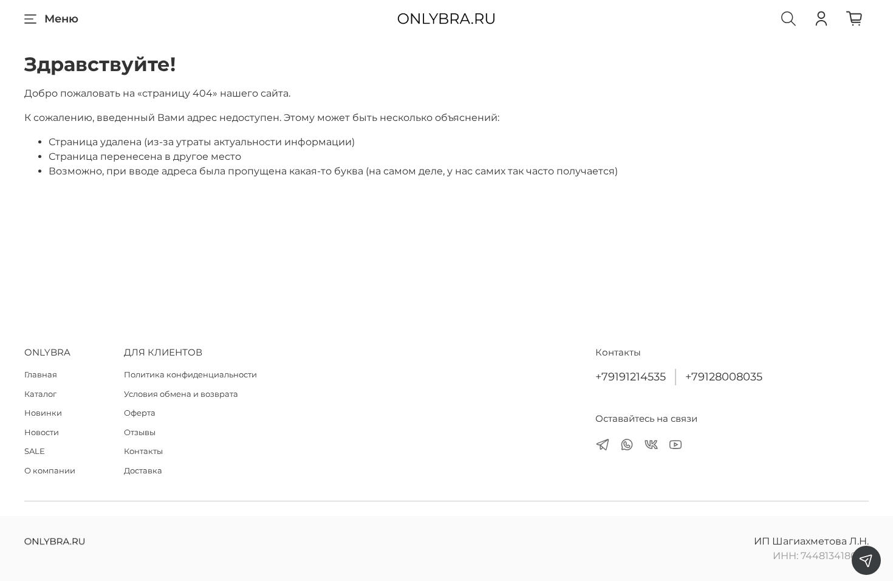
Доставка (143, 470)
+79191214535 (630, 376)
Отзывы (140, 432)
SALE (34, 451)
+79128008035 (723, 376)
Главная (40, 374)
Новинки (43, 413)
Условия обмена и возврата (181, 394)
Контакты (143, 451)
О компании (49, 470)
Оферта (140, 413)
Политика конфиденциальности (190, 374)
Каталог (40, 394)
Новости (41, 432)
